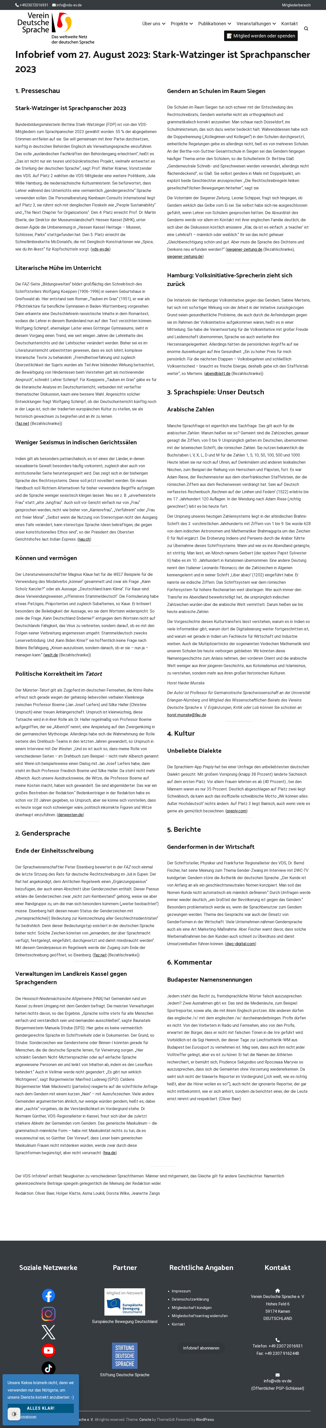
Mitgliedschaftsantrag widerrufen (200, 1316)
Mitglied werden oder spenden (264, 35)
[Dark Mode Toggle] (14, 1414)
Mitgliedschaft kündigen (192, 1308)
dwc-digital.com (240, 943)
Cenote (145, 1420)
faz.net (23, 423)
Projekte (179, 23)
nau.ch (84, 539)
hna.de (110, 1152)
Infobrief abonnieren (201, 1348)
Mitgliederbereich (296, 5)
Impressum (181, 1291)
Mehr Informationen (22, 1417)
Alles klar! (41, 1408)
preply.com (236, 811)
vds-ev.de (100, 249)
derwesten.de (70, 814)
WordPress (205, 1420)
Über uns (151, 23)
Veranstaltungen (254, 23)
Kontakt (289, 23)
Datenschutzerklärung (190, 1299)
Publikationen (212, 23)
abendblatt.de (217, 373)
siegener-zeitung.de (244, 249)
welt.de (51, 655)
